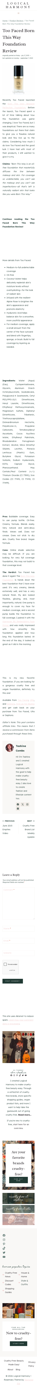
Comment (8, 890)
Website (7, 953)
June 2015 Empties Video (8, 827)
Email (6, 940)
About (10, 1369)
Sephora (11, 704)
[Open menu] (18, 13)
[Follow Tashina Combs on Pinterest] (18, 809)
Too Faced (23, 700)
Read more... (24, 1114)
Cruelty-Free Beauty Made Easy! (14, 1362)
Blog (18, 1369)
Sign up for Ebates (25, 704)
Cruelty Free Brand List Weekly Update (29, 829)
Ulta (32, 700)
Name (7, 928)
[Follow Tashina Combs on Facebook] (18, 804)
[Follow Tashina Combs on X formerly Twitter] (23, 804)
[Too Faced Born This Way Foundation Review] (18, 79)
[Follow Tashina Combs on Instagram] (27, 804)
